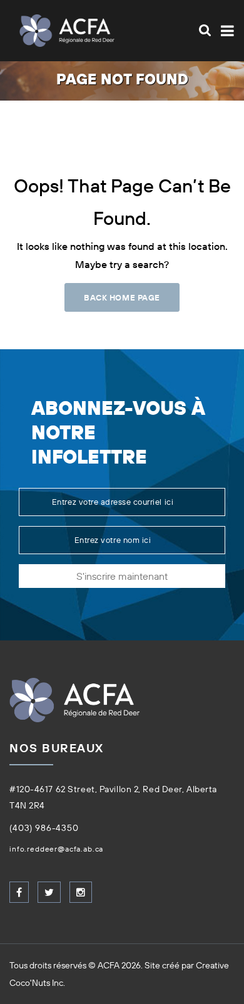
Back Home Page (122, 297)
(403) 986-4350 (44, 827)
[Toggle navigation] (225, 31)
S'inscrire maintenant (122, 576)
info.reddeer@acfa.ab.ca (56, 848)
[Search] (205, 30)
